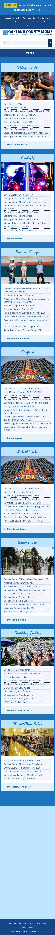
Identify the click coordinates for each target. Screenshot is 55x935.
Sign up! (11, 5)
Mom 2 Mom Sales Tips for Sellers (19, 778)
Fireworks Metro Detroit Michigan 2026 (22, 586)
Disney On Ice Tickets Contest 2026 (20, 198)
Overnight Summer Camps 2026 (18, 309)
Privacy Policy (41, 923)
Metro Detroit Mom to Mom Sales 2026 (22, 760)
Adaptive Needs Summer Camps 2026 (21, 326)
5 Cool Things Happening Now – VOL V (22, 495)
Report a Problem (27, 927)
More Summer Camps (18, 338)
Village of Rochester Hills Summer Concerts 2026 (27, 133)
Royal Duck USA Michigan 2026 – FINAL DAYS (25, 521)
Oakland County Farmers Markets (19, 597)
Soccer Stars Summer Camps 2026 (19, 295)
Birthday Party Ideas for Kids (17, 691)
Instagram (26, 22)
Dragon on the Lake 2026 (15, 108)
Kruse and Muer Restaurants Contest (20, 230)
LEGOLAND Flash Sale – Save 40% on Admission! (26, 403)
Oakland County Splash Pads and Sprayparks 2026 (26, 506)
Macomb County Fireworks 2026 (19, 122)
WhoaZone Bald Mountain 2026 (18, 695)
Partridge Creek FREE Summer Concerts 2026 (25, 136)
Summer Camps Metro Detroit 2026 (20, 305)
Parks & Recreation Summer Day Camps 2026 (24, 313)
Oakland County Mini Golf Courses (19, 601)
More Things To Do (17, 144)
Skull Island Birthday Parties (17, 688)
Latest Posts (27, 451)
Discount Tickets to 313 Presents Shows (22, 488)
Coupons (27, 351)
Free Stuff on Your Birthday (16, 677)
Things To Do (27, 67)
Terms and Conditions (26, 923)
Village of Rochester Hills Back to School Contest (26, 223)
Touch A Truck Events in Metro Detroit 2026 (24, 604)
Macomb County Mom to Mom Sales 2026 (23, 771)
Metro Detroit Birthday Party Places (20, 698)
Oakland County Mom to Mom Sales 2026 (23, 764)
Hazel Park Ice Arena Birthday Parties (21, 513)
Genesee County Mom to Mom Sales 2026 (23, 775)
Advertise (16, 18)
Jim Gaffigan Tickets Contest (17, 226)
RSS (28, 26)
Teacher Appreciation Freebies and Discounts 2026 (27, 423)
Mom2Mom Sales (27, 724)
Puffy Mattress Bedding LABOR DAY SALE (22, 503)
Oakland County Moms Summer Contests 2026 (25, 590)
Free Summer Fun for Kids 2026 (18, 593)
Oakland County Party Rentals (17, 670)
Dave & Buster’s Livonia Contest (18, 492)
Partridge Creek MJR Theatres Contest (21, 219)
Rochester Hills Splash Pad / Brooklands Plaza (25, 517)
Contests (27, 158)
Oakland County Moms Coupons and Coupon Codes (27, 399)
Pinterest (45, 22)
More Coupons (14, 438)
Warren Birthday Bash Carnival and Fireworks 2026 (27, 111)
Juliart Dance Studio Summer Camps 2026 (23, 330)
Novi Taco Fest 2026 (13, 104)
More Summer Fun (16, 619)
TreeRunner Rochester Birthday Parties (22, 673)
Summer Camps (27, 252)
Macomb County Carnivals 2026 (18, 583)
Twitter (17, 22)
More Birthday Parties (18, 710)
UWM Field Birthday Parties (17, 702)
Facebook (8, 22)
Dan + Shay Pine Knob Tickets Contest (21, 212)
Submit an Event (44, 18)
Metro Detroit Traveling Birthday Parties (22, 680)
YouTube (36, 22)
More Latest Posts (16, 529)
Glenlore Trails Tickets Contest (18, 216)
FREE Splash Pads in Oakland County (20, 510)
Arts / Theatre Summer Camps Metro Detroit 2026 (27, 316)
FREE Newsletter (29, 18)
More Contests (14, 238)
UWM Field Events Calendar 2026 (19, 129)
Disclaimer (12, 923)
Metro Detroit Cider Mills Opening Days (22, 499)
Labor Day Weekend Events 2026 (19, 608)
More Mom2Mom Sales (19, 786)
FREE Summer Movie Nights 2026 (19, 611)
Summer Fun (27, 542)
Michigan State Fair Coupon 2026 (19, 406)
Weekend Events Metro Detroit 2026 (21, 115)
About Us (7, 18)
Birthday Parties (27, 633)
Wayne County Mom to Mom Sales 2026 (22, 768)
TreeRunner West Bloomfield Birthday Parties (25, 684)
